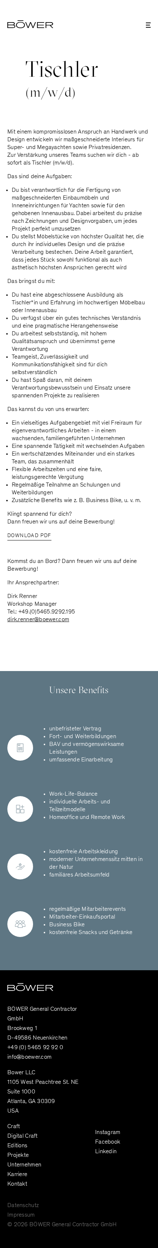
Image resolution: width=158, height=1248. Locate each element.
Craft (13, 1127)
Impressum (21, 1215)
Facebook (107, 1142)
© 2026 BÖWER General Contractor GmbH (61, 1225)
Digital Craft (22, 1136)
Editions (17, 1146)
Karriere (17, 1175)
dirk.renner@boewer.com (38, 620)
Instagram (108, 1132)
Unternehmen (24, 1165)
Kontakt (17, 1184)
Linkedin (105, 1152)
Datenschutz (23, 1206)
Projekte (18, 1155)
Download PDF (29, 536)
